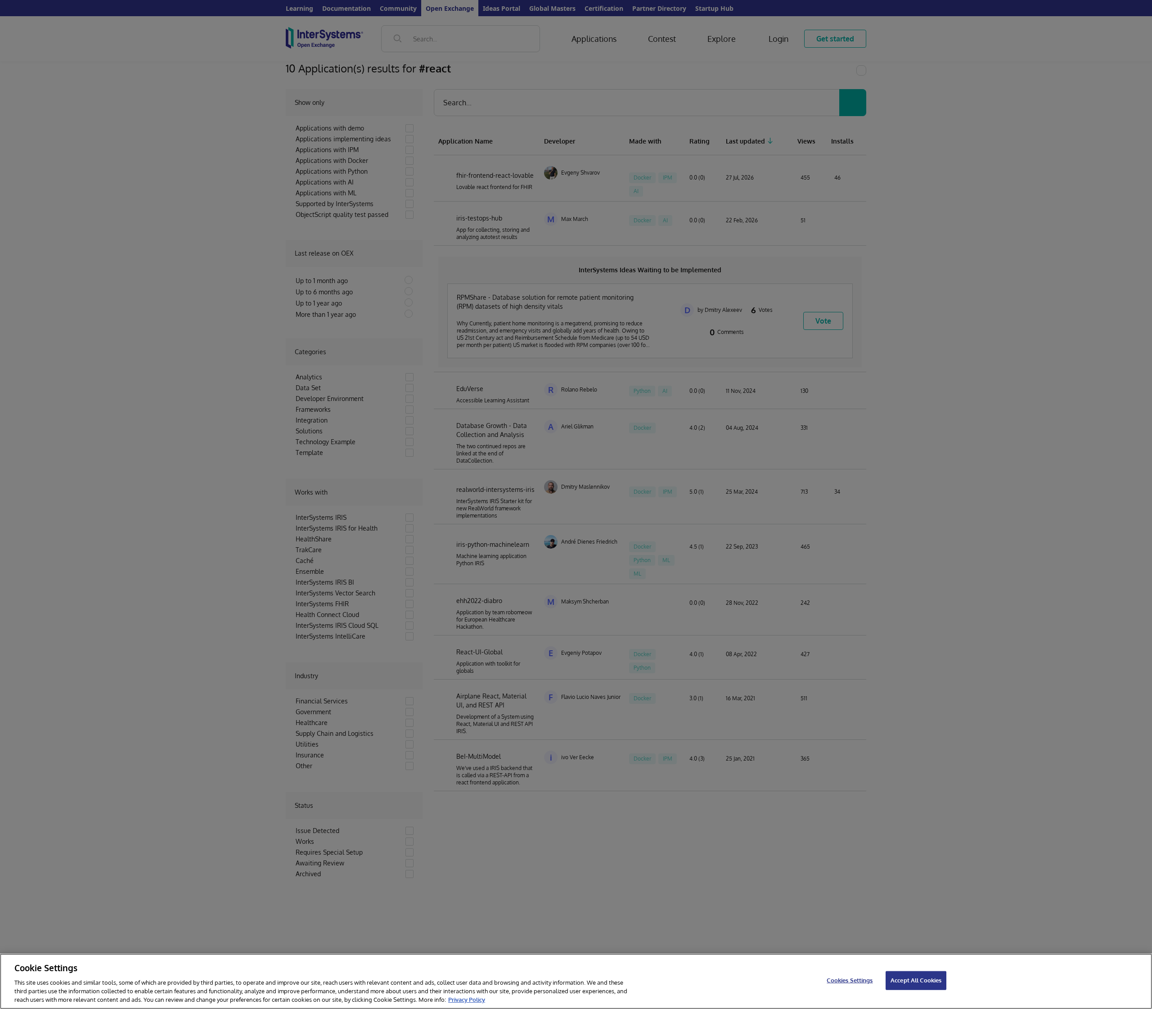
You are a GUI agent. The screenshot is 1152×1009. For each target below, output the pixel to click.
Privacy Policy (466, 999)
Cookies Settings (850, 980)
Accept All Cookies (916, 980)
